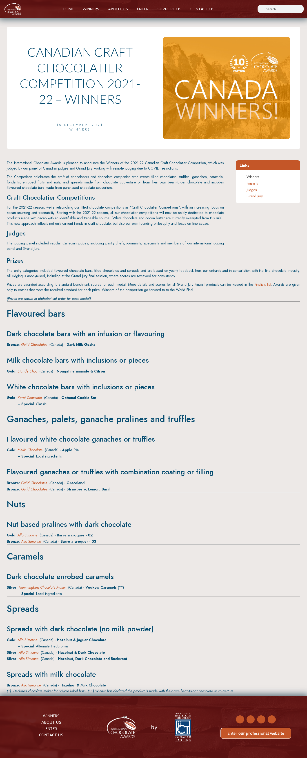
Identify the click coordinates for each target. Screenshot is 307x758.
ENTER (51, 728)
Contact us (202, 9)
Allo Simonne (27, 535)
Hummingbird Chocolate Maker (42, 587)
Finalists (252, 183)
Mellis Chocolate (30, 450)
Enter (142, 9)
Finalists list (262, 284)
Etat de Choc (27, 371)
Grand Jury (255, 196)
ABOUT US (51, 722)
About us (118, 9)
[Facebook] (240, 719)
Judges (252, 189)
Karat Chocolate (30, 397)
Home (68, 9)
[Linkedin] (272, 719)
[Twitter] (251, 719)
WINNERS (51, 716)
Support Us (169, 9)
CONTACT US (51, 735)
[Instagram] (261, 719)
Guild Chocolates (34, 344)
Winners (91, 9)
